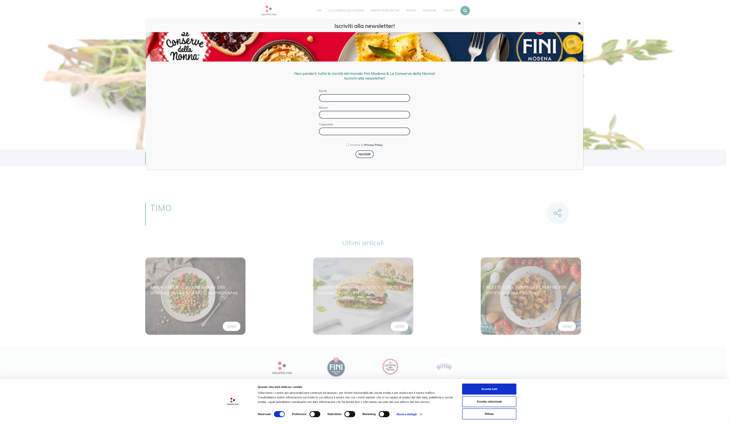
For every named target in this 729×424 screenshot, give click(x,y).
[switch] (314, 414)
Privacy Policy (373, 145)
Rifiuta (489, 413)
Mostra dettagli (407, 414)
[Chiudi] (580, 24)
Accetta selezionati (489, 401)
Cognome (326, 124)
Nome (323, 107)
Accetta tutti (489, 389)
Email (323, 91)
